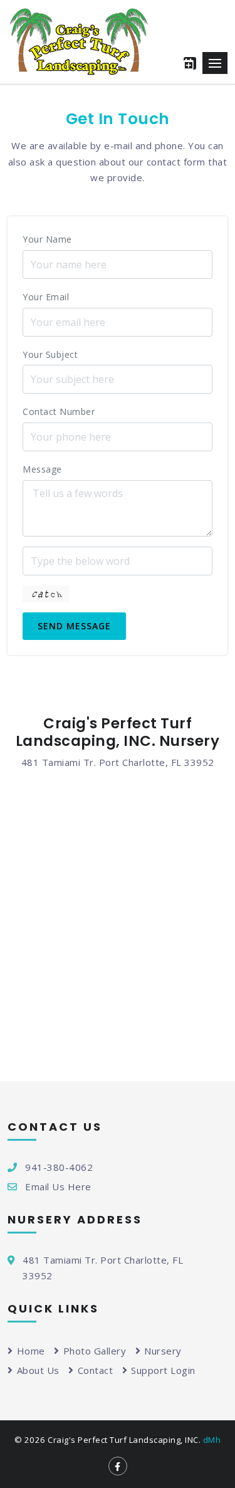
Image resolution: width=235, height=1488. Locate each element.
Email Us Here (58, 1186)
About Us (38, 1370)
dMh (212, 1439)
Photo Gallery (94, 1350)
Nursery (163, 1350)
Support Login (163, 1370)
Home (31, 1350)
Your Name (70, 239)
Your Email (69, 297)
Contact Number (59, 411)
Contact (95, 1370)
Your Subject (73, 354)
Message (65, 469)
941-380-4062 (59, 1167)
